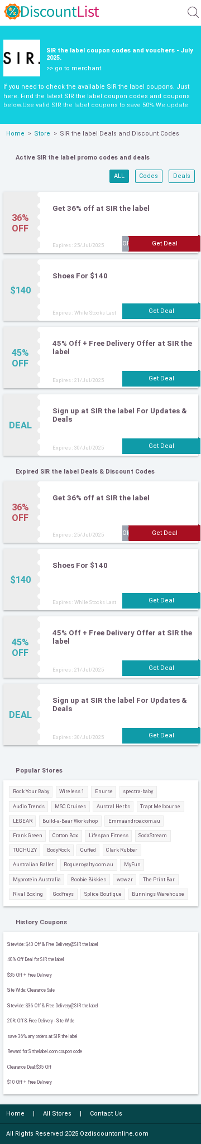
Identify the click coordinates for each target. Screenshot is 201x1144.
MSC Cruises (70, 806)
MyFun (132, 864)
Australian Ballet (33, 864)
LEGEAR (22, 821)
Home (15, 133)
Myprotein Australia (37, 879)
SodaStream (152, 835)
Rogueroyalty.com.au (88, 864)
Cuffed (88, 850)
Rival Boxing (28, 894)
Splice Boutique (103, 894)
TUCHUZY (25, 850)
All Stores (57, 1113)
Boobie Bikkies (88, 879)
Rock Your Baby (31, 791)
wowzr (125, 879)
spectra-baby (138, 791)
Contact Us (106, 1113)
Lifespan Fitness (108, 835)
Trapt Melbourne (160, 806)
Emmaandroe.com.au (134, 821)
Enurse (104, 791)
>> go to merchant (73, 68)
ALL (119, 176)
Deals (181, 176)
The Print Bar (159, 879)
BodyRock (58, 850)
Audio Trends (29, 806)
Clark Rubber (121, 850)
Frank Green (27, 835)
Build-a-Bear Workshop (70, 821)
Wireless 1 (71, 791)
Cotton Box (65, 835)
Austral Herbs (113, 806)
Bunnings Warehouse (158, 894)
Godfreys (63, 894)
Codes (148, 176)
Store (42, 133)
